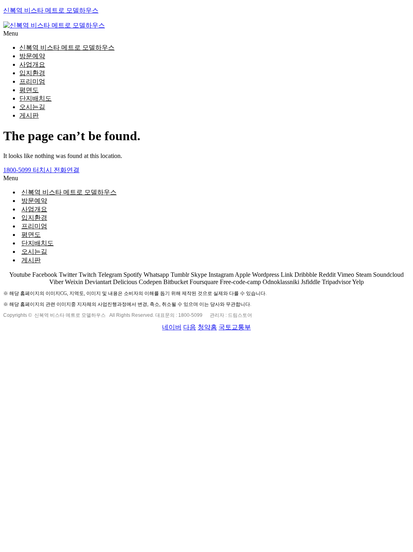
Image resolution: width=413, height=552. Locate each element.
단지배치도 (35, 98)
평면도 (29, 89)
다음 (189, 327)
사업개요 (32, 64)
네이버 (171, 327)
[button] (206, 33)
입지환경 (32, 73)
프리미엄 (32, 81)
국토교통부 (235, 327)
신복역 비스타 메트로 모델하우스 (50, 10)
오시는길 (32, 106)
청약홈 (207, 327)
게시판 (29, 115)
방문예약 (32, 56)
